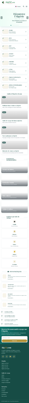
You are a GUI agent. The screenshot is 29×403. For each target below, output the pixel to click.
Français (19, 6)
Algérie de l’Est (5, 366)
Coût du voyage (5, 380)
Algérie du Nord (5, 363)
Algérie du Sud (5, 365)
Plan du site (4, 396)
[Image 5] (15, 25)
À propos (4, 388)
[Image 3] (13, 25)
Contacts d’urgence (6, 378)
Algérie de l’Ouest (5, 368)
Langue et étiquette (6, 382)
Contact (3, 390)
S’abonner (14, 340)
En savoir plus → (11, 288)
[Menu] (26, 6)
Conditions (4, 394)
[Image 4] (14, 25)
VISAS (3, 375)
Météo (3, 377)
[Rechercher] (23, 6)
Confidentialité (5, 392)
